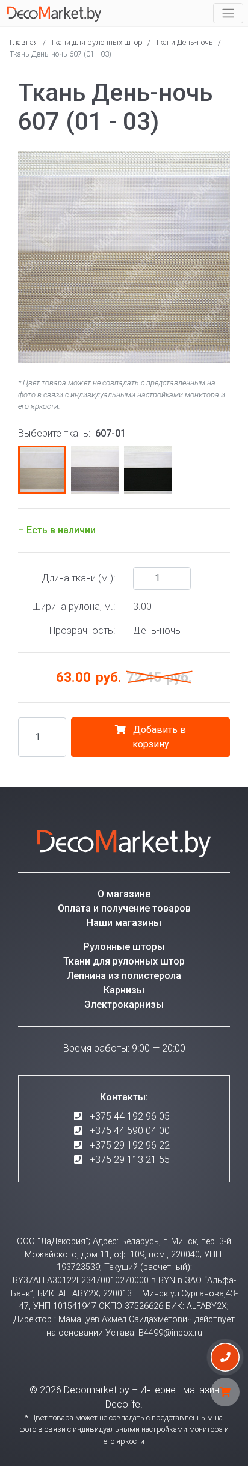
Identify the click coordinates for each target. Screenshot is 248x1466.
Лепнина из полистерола (124, 975)
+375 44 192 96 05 (130, 1116)
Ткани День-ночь (184, 42)
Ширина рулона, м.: (73, 606)
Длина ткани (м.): (78, 578)
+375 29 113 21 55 (130, 1159)
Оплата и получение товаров (124, 908)
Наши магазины (124, 922)
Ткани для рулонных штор (97, 42)
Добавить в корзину (158, 737)
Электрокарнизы (124, 1004)
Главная (24, 42)
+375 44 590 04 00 (130, 1130)
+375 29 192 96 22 (130, 1145)
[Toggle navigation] (228, 13)
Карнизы (124, 990)
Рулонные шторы (124, 946)
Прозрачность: (82, 630)
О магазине (124, 894)
